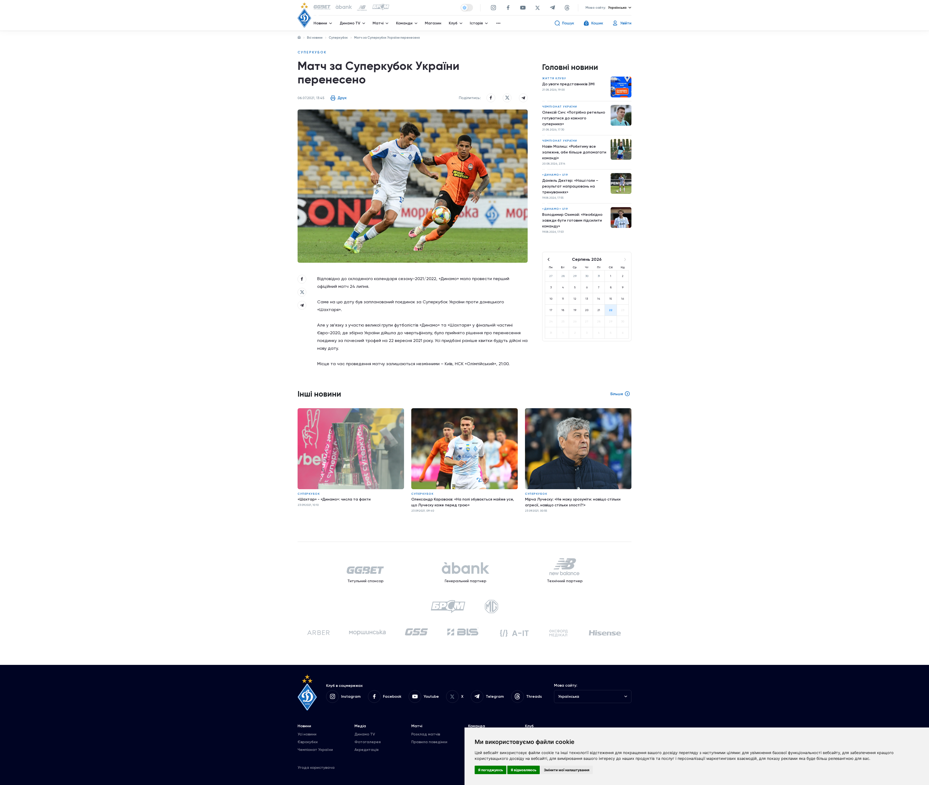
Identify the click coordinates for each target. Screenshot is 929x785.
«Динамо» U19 (555, 174)
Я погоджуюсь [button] (490, 770)
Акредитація (366, 749)
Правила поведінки (429, 742)
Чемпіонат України (559, 106)
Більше (616, 394)
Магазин (433, 23)
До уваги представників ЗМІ (568, 84)
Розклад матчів (425, 734)
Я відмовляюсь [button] (523, 770)
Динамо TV (364, 734)
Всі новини (314, 37)
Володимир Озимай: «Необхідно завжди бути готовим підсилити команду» (572, 220)
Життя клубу (554, 78)
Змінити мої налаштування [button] (566, 770)
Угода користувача (316, 767)
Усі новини (307, 734)
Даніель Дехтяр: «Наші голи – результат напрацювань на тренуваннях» (570, 186)
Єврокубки (308, 742)
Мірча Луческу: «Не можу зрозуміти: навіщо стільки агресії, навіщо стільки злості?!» (573, 502)
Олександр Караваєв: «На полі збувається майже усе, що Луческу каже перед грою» (462, 502)
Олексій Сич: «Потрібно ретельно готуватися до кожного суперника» (573, 118)
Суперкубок (338, 37)
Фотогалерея (367, 742)
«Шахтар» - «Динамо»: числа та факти (334, 499)
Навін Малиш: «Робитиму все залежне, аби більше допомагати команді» (574, 152)
